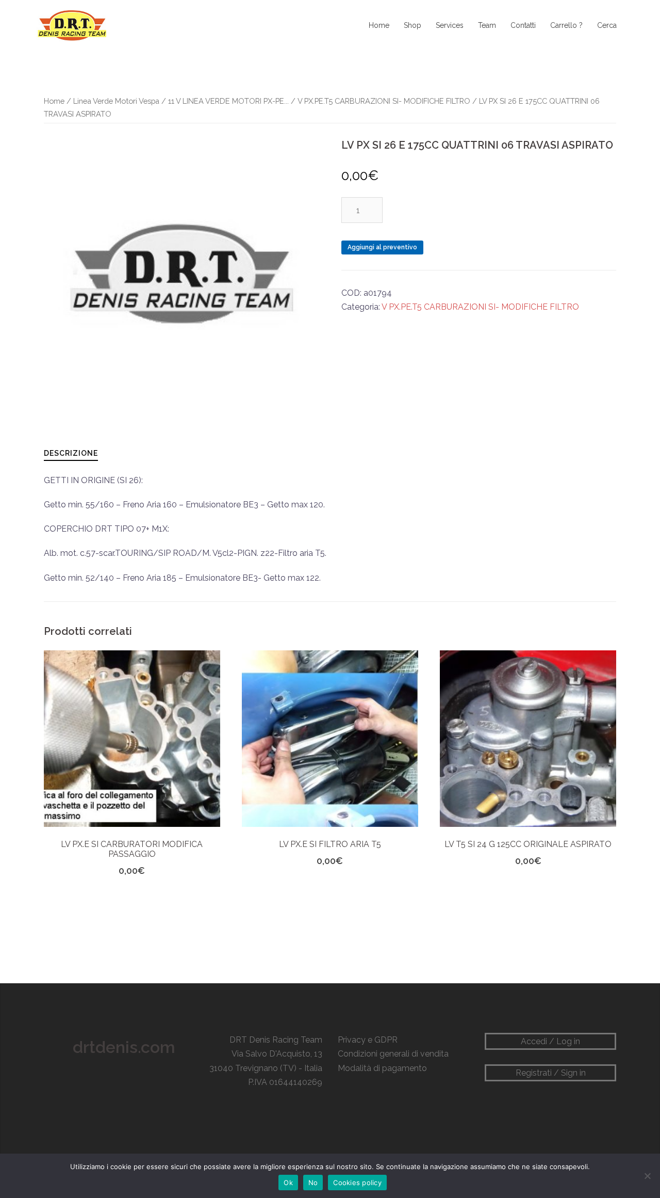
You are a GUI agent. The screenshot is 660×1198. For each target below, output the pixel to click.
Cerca (607, 25)
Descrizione (71, 453)
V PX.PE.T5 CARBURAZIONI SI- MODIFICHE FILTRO (384, 101)
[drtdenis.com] (71, 25)
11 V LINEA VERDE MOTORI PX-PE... (228, 101)
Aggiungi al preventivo (382, 247)
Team (487, 25)
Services (450, 25)
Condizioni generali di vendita (393, 1054)
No (313, 1182)
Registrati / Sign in (551, 1073)
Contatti (523, 25)
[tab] (71, 453)
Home (379, 25)
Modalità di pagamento (382, 1068)
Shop (412, 25)
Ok (288, 1182)
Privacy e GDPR (368, 1040)
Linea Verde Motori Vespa (116, 101)
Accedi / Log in (550, 1041)
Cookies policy (357, 1182)
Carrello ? (566, 25)
